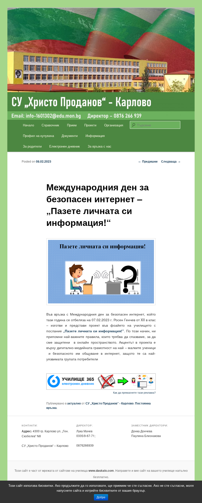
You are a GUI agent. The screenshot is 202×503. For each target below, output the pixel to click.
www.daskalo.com (101, 470)
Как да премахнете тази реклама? (134, 392)
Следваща (170, 161)
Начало (28, 125)
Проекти (90, 125)
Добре (101, 497)
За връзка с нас (99, 146)
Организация (113, 125)
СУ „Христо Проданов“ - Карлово (109, 403)
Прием (72, 125)
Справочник (50, 125)
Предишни (147, 161)
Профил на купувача (38, 135)
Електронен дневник (64, 146)
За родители (32, 146)
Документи (70, 135)
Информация (95, 135)
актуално (74, 403)
